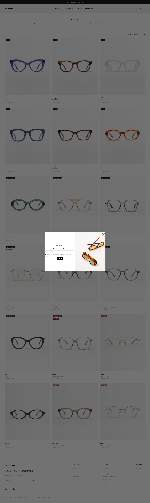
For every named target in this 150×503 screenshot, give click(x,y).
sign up (60, 258)
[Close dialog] (103, 234)
